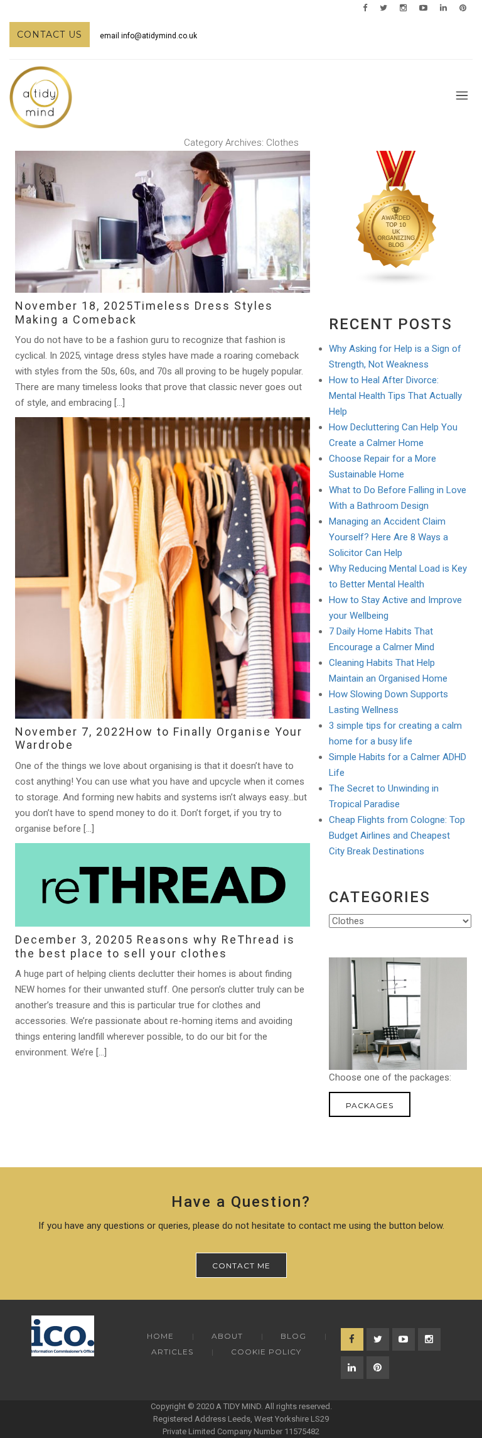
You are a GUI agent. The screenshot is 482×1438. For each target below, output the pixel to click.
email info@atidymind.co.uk (148, 35)
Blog (293, 1336)
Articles (172, 1351)
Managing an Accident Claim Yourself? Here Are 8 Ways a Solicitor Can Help (388, 537)
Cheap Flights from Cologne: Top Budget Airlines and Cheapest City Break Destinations (397, 835)
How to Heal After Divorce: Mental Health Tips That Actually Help (395, 395)
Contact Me (241, 1265)
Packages (370, 1105)
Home (160, 1336)
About (227, 1336)
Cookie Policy (266, 1351)
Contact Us (49, 34)
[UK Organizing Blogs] (396, 218)
